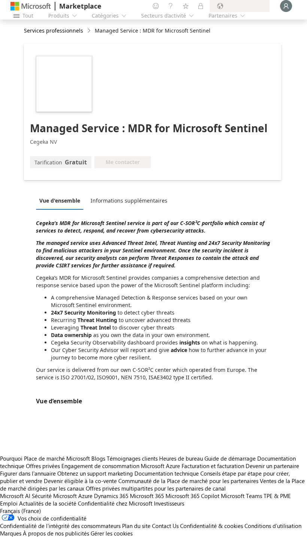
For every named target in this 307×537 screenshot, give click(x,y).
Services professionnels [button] (53, 30)
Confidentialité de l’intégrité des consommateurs (60, 526)
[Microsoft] (30, 6)
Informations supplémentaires (129, 200)
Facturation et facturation (213, 466)
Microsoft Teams (241, 496)
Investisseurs (169, 503)
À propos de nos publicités (56, 533)
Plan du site (136, 526)
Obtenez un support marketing (95, 473)
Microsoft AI (15, 496)
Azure (85, 496)
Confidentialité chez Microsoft (115, 503)
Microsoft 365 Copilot (192, 496)
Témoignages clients (132, 458)
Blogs (98, 458)
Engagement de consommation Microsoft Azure (121, 466)
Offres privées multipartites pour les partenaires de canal (156, 488)
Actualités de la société (47, 503)
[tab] (61, 200)
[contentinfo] (89, 31)
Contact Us (165, 526)
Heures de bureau (181, 458)
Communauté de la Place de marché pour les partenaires (188, 481)
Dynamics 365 (111, 496)
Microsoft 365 (147, 496)
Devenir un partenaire (272, 466)
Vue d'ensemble (59, 200)
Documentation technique (166, 473)
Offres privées (43, 466)
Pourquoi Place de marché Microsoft (45, 458)
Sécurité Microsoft (54, 496)
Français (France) (20, 511)
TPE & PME (277, 496)
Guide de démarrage (230, 458)
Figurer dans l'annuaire (28, 473)
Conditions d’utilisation (272, 526)
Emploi (9, 503)
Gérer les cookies (112, 533)
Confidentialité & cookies (211, 526)
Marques (10, 533)
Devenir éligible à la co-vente (80, 481)
